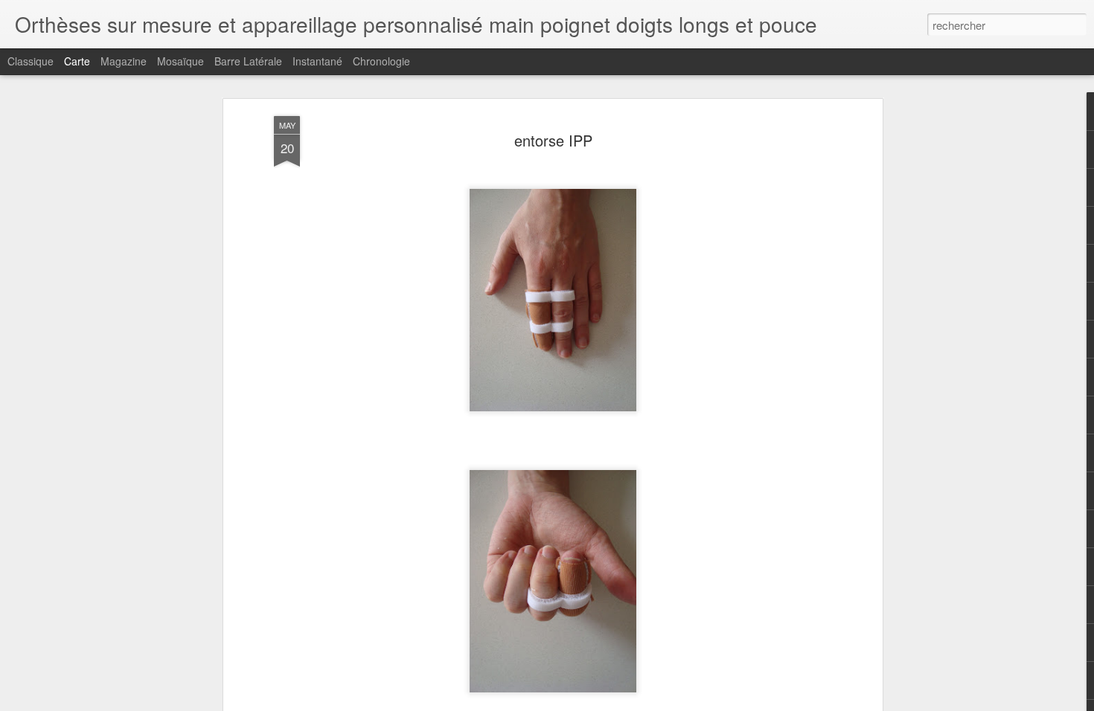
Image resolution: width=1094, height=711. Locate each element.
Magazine (123, 61)
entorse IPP (553, 140)
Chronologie (381, 61)
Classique (30, 61)
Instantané (317, 61)
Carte (77, 61)
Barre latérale (248, 61)
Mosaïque (180, 61)
